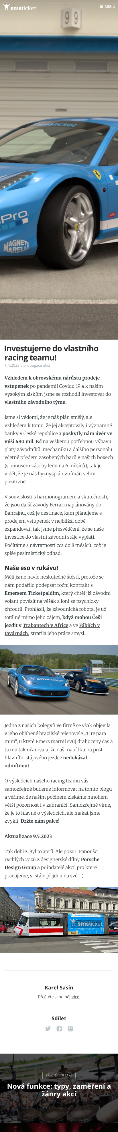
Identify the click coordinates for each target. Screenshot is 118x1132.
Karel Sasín (59, 987)
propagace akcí (36, 365)
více (75, 996)
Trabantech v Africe (45, 625)
